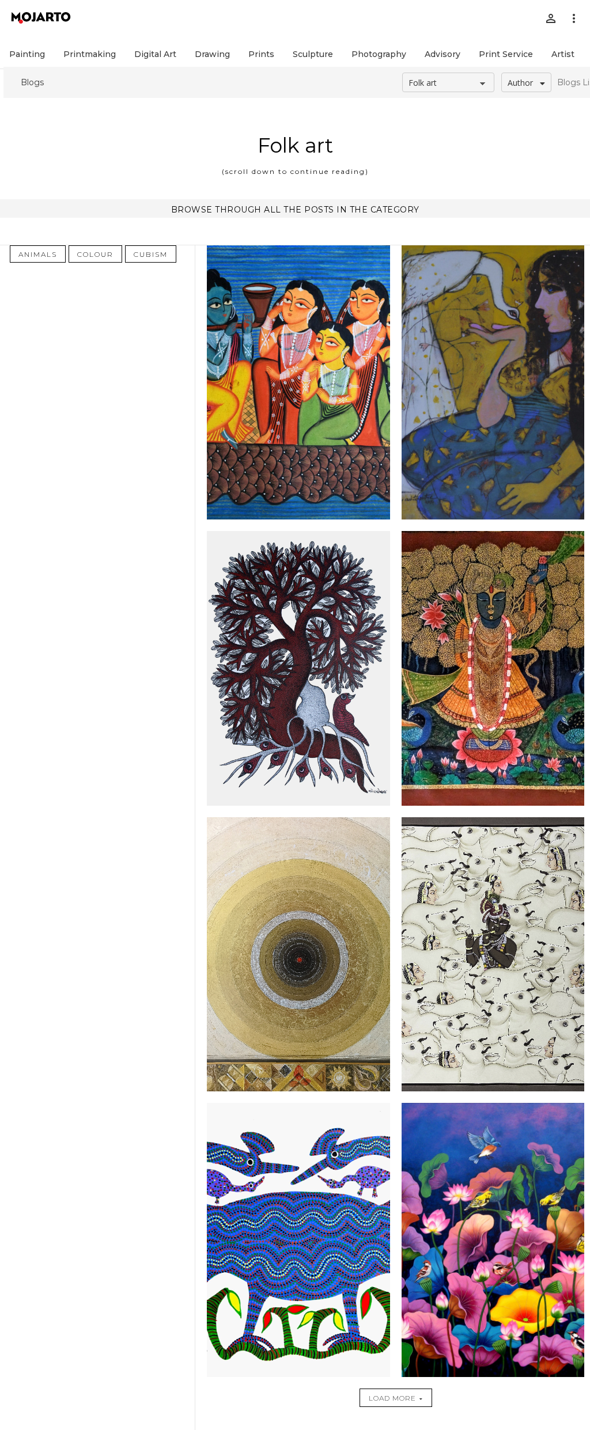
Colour (95, 254)
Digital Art (155, 54)
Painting (27, 54)
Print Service (506, 54)
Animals (37, 254)
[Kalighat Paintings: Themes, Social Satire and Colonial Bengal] (298, 382)
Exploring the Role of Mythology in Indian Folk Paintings (298, 1061)
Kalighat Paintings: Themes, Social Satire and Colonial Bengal (298, 204)
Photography (378, 54)
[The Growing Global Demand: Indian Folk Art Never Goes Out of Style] (298, 668)
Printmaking (89, 54)
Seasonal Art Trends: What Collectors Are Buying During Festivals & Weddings (493, 208)
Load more (392, 1398)
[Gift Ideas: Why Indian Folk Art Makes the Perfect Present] (493, 954)
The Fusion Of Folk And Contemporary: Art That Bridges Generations (493, 494)
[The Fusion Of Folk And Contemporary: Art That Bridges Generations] (493, 668)
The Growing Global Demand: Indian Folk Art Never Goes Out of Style (298, 490)
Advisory (442, 54)
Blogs (32, 82)
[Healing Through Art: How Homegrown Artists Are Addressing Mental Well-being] (298, 954)
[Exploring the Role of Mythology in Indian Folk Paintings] (298, 1240)
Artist (562, 54)
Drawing (212, 54)
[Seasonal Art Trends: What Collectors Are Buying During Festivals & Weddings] (493, 382)
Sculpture (313, 54)
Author (520, 82)
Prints (261, 54)
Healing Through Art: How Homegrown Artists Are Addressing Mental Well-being (298, 780)
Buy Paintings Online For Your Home (492, 1057)
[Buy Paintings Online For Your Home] (493, 1240)
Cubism (151, 254)
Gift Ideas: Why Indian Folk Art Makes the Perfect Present (493, 776)
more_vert (574, 18)
